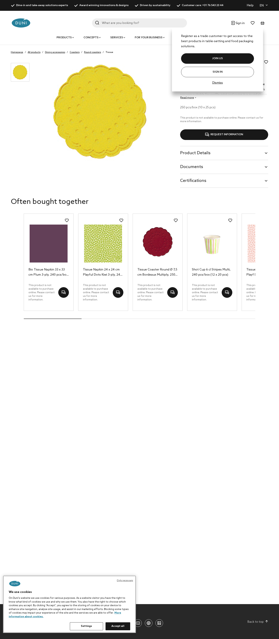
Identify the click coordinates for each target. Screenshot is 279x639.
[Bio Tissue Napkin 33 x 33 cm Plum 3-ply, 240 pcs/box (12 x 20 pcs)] (48, 244)
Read (187, 97)
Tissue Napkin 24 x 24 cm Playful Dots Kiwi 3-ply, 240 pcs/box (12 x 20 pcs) (102, 272)
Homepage (17, 52)
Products (64, 37)
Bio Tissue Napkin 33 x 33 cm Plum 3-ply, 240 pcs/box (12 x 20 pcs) (48, 272)
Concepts (91, 37)
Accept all (117, 626)
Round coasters (92, 52)
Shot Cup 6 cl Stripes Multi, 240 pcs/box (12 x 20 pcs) (211, 272)
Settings (86, 626)
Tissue (109, 52)
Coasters (75, 52)
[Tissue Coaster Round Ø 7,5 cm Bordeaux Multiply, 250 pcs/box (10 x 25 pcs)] (157, 244)
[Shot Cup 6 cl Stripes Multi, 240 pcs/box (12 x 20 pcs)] (212, 244)
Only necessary (125, 580)
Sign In (218, 72)
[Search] (97, 23)
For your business (148, 37)
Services (116, 37)
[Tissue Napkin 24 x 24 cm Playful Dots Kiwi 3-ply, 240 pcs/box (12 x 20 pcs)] (103, 244)
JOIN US (217, 58)
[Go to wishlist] (253, 23)
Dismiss (217, 83)
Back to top (255, 622)
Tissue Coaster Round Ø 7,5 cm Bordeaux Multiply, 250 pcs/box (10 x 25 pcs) (157, 272)
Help (250, 5)
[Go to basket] (262, 23)
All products (34, 52)
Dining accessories (55, 52)
